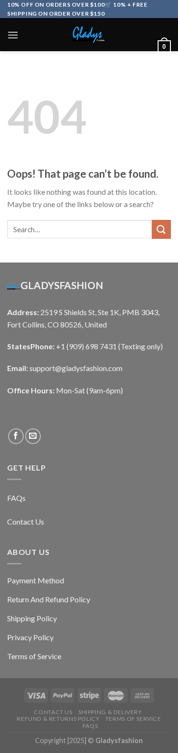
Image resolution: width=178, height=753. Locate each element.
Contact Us (53, 712)
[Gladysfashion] (89, 34)
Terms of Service (133, 718)
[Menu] (13, 34)
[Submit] (161, 229)
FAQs (90, 725)
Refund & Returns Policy (58, 718)
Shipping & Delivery (110, 712)
